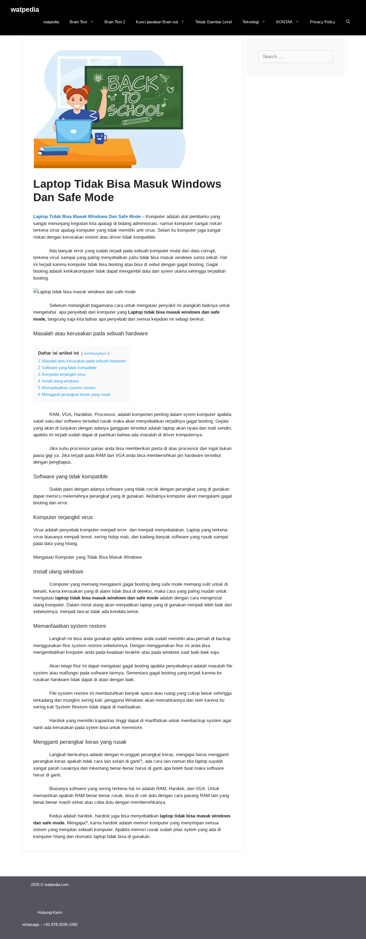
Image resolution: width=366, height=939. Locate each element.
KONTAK (284, 22)
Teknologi (250, 22)
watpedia (25, 9)
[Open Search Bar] (348, 22)
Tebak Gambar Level (213, 22)
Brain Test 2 (114, 22)
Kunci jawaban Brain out (157, 22)
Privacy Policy (322, 22)
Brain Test (78, 22)
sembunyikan (95, 353)
